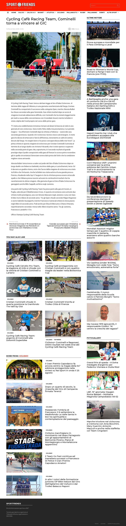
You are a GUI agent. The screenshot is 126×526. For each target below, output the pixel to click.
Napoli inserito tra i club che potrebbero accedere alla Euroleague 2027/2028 (102, 135)
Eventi (102, 12)
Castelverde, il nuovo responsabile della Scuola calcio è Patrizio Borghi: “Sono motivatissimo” (103, 295)
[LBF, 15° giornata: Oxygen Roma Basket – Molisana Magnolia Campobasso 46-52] (103, 380)
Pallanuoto (72, 12)
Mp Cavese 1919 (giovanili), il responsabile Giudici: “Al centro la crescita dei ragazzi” (102, 326)
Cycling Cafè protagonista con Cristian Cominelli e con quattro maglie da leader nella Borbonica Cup (63, 269)
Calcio (21, 12)
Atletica (50, 12)
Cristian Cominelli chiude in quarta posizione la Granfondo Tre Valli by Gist (22, 304)
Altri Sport (112, 12)
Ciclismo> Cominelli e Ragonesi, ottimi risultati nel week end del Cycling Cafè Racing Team (62, 344)
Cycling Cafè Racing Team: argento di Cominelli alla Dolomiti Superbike (20, 337)
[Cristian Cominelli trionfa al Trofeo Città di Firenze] (63, 287)
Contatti (103, 523)
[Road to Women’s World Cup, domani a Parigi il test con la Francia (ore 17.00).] (103, 58)
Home (13, 12)
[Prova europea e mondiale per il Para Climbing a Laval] (103, 30)
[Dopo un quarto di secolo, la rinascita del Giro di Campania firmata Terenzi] (24, 393)
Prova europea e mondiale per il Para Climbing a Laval (103, 43)
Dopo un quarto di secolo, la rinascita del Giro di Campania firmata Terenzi (61, 389)
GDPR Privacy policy (114, 523)
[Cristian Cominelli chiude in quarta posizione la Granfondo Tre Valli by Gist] (24, 287)
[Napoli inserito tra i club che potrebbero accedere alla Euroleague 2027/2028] (103, 121)
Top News (57, 339)
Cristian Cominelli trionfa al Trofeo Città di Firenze (59, 303)
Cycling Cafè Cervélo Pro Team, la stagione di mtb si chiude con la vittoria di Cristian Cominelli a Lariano (23, 269)
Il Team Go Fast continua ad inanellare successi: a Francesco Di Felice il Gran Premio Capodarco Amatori (62, 459)
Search (118, 6)
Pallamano (92, 12)
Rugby (82, 12)
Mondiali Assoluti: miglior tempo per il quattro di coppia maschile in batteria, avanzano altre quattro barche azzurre (103, 233)
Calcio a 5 (31, 12)
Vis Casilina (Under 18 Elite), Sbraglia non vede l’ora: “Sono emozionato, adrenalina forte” (103, 264)
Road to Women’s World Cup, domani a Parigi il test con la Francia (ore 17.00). (103, 71)
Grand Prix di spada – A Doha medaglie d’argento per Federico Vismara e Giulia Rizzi (103, 364)
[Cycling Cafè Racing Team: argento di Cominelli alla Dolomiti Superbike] (24, 321)
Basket (41, 12)
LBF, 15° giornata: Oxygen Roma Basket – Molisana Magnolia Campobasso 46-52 (102, 394)
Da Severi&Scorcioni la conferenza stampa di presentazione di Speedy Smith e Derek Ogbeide (100, 200)
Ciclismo (60, 12)
